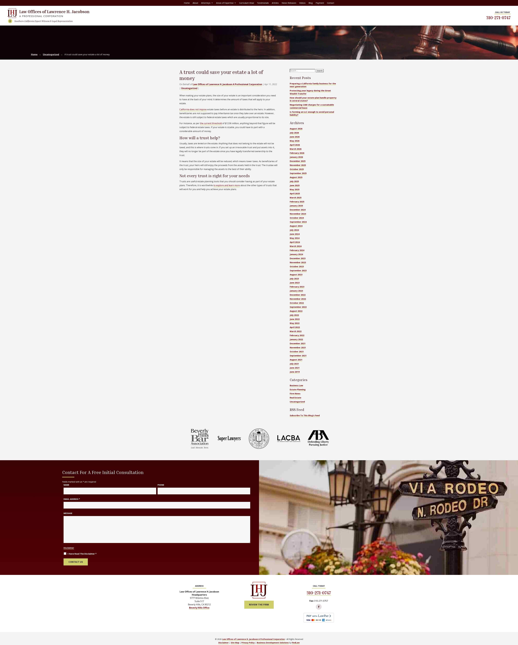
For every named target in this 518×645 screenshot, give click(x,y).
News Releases (289, 3)
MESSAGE (68, 513)
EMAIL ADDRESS (72, 499)
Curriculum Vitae (246, 3)
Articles (275, 3)
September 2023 (298, 270)
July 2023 (294, 278)
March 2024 (295, 246)
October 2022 (297, 302)
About (195, 3)
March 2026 (295, 149)
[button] (515, 625)
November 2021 (298, 347)
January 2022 (296, 339)
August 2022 (296, 311)
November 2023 (298, 262)
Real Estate (295, 397)
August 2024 (296, 226)
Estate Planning (298, 389)
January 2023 (296, 290)
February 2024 (297, 250)
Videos (302, 3)
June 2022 (295, 319)
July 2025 (294, 181)
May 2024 (294, 238)
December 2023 (298, 258)
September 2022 (298, 307)
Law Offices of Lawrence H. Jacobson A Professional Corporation (227, 84)
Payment (320, 3)
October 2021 (297, 351)
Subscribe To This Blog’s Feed (305, 415)
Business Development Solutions (273, 642)
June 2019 (295, 371)
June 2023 (295, 282)
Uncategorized (189, 88)
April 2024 (295, 242)
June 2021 (295, 367)
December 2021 (298, 343)
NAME (66, 485)
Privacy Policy (248, 642)
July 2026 (294, 132)
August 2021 (296, 359)
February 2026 (297, 153)
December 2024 (298, 209)
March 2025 (295, 197)
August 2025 (296, 177)
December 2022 (298, 294)
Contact (330, 3)
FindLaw (296, 642)
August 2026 (296, 128)
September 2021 (298, 355)
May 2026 (294, 140)
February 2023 (297, 286)
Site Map (235, 642)
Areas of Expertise (225, 3)
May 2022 (294, 323)
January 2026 (296, 157)
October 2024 (297, 217)
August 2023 (296, 274)
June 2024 (295, 234)
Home (187, 3)
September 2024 (298, 221)
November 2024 (298, 213)
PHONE (161, 485)
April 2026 (295, 144)
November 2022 (298, 298)
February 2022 (297, 335)
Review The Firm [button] (259, 604)
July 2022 (294, 315)
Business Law (296, 385)
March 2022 (295, 331)
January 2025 (296, 205)
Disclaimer (69, 547)
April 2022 (295, 327)
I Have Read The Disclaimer (82, 553)
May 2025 (294, 189)
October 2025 (297, 169)
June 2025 (295, 185)
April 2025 (295, 193)
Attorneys (205, 3)
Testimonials (263, 3)
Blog (311, 3)
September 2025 (298, 173)
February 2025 (297, 201)
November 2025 (298, 165)
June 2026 (295, 136)
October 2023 (297, 266)
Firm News (295, 393)
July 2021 (294, 363)
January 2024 (296, 254)
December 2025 (298, 161)
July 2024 (294, 230)
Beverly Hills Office (199, 607)
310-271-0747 (498, 17)
